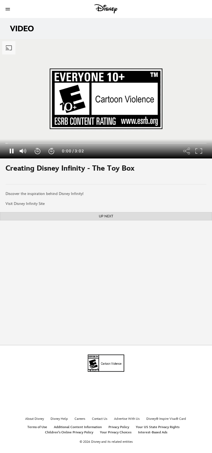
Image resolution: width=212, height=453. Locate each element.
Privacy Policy (118, 427)
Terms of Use (37, 427)
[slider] (106, 143)
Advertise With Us (127, 419)
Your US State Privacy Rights (157, 427)
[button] (7, 9)
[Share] (186, 151)
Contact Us (99, 419)
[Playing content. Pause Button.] (11, 151)
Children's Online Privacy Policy (69, 432)
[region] (106, 98)
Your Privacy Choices (115, 432)
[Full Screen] (199, 151)
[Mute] (23, 151)
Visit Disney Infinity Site (25, 203)
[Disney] (106, 9)
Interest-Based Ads (152, 432)
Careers (80, 419)
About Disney (34, 419)
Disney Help (59, 419)
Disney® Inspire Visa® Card (166, 419)
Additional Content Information (78, 427)
